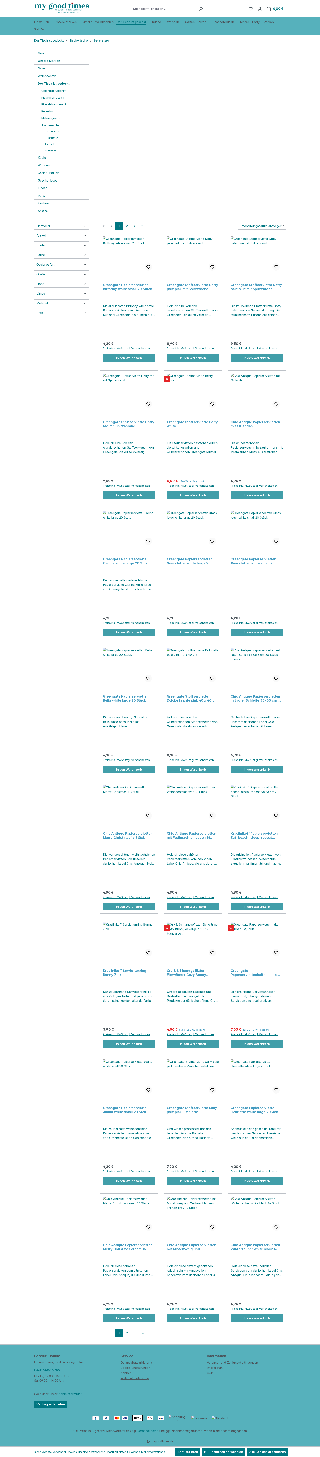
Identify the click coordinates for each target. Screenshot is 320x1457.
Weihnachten (47, 76)
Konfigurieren (188, 1452)
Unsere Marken (49, 61)
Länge (40, 293)
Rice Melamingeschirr (54, 104)
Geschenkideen (48, 180)
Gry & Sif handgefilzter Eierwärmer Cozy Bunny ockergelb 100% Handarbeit (190, 973)
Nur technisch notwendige (223, 1452)
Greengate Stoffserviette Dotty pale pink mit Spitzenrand (192, 287)
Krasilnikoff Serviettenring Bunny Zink (124, 973)
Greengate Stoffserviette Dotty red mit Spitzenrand (128, 424)
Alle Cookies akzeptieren (267, 1452)
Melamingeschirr (51, 118)
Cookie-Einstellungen (135, 1368)
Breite (40, 245)
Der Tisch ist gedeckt (54, 83)
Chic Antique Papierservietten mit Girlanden (255, 424)
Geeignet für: (45, 264)
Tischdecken (52, 131)
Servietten (51, 150)
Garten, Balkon (48, 173)
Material (42, 303)
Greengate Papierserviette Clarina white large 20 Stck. (125, 561)
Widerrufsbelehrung (135, 1378)
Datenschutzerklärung (136, 1362)
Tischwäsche (50, 125)
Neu (41, 53)
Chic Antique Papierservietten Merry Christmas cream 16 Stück (127, 1247)
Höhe (40, 284)
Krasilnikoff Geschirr (53, 97)
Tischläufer (51, 137)
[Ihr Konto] (259, 8)
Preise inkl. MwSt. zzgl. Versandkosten (126, 348)
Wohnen (44, 165)
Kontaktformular (70, 1394)
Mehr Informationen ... (154, 1451)
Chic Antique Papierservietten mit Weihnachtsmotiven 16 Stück (191, 836)
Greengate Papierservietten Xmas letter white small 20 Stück (253, 561)
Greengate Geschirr (53, 90)
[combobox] (164, 8)
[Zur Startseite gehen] (62, 8)
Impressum (215, 1368)
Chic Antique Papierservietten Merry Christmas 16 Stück (127, 835)
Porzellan (47, 111)
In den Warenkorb (129, 358)
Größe (40, 274)
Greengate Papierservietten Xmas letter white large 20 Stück (189, 561)
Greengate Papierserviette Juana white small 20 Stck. (125, 1110)
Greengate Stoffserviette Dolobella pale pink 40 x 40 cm (192, 698)
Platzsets (50, 144)
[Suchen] (200, 8)
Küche (42, 157)
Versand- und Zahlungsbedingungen (232, 1362)
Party (41, 195)
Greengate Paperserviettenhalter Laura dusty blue (254, 973)
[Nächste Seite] (134, 226)
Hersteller (43, 226)
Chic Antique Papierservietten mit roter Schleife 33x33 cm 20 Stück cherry (256, 698)
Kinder (42, 188)
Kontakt (126, 1373)
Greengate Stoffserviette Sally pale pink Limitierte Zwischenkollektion (192, 1110)
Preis (40, 313)
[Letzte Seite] (142, 226)
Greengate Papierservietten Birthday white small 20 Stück (127, 287)
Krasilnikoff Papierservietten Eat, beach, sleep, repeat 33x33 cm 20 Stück (254, 836)
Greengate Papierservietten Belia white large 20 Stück (126, 698)
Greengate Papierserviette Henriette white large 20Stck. (255, 1110)
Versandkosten (147, 1431)
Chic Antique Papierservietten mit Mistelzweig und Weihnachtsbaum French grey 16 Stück (191, 1247)
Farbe (40, 255)
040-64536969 (47, 1370)
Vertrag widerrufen (50, 1404)
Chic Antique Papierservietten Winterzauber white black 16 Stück (255, 1247)
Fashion (43, 203)
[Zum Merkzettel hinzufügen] (148, 267)
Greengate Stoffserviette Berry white (192, 424)
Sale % (43, 211)
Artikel (41, 235)
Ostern (42, 68)
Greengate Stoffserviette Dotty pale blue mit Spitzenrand (256, 287)
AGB (210, 1373)
